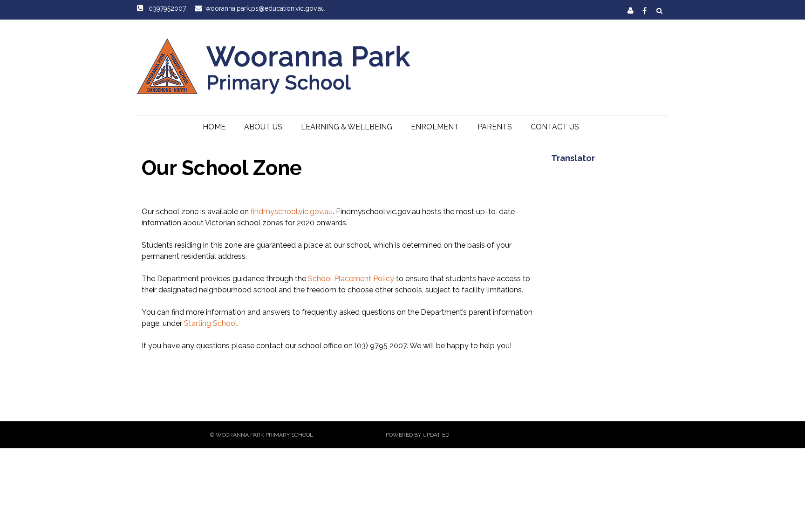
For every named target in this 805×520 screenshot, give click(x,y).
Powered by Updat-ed (417, 435)
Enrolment (435, 126)
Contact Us (555, 126)
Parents (495, 126)
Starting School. (211, 323)
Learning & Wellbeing (346, 126)
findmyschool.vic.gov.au (292, 211)
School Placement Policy (351, 278)
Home (214, 126)
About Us (263, 126)
